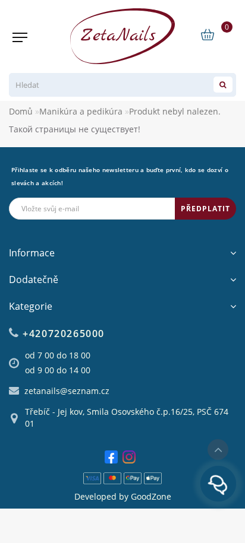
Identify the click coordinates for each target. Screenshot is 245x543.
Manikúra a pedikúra (80, 111)
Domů (21, 111)
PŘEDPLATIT (205, 209)
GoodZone (151, 496)
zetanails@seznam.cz (66, 390)
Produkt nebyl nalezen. (175, 111)
